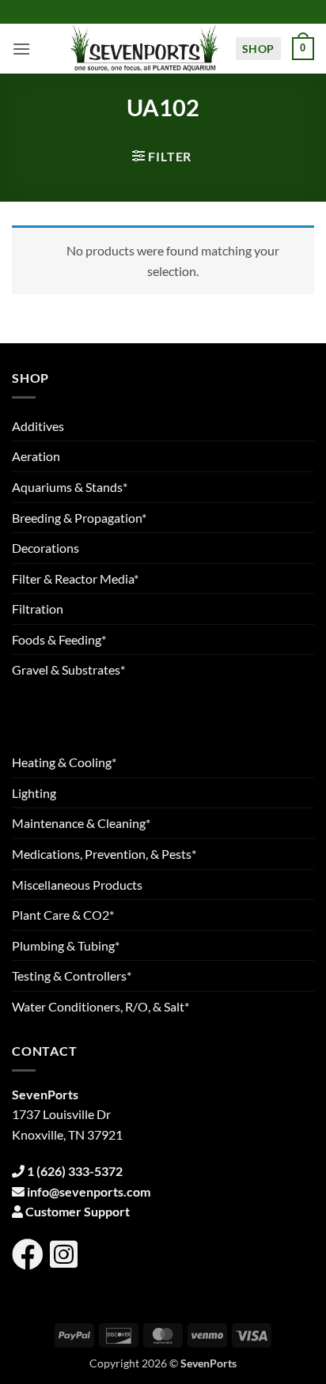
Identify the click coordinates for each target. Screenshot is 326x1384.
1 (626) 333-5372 (75, 1170)
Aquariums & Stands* (69, 486)
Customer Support (77, 1211)
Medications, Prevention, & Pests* (104, 853)
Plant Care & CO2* (63, 914)
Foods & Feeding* (59, 639)
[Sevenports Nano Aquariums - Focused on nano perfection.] (145, 49)
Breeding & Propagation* (79, 517)
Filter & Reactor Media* (75, 578)
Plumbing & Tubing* (65, 945)
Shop (258, 48)
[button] (21, 48)
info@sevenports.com (88, 1191)
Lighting (34, 792)
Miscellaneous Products (77, 884)
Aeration (36, 455)
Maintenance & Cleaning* (81, 822)
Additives (38, 425)
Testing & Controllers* (71, 975)
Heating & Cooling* (64, 762)
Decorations (45, 547)
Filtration (37, 608)
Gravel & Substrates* (68, 669)
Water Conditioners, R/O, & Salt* (100, 1006)
